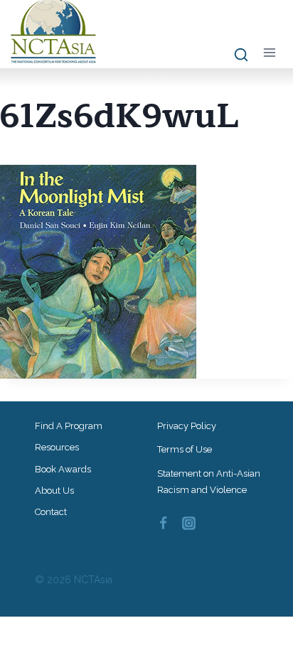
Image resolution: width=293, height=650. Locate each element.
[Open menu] (269, 52)
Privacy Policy (186, 426)
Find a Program (68, 426)
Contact (51, 512)
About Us (54, 490)
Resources (57, 447)
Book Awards (63, 469)
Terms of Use (184, 449)
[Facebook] (163, 522)
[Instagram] (189, 522)
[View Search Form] (234, 55)
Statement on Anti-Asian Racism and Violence (208, 481)
